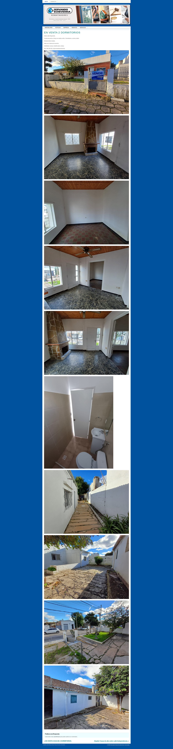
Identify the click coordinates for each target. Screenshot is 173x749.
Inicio (46, 1)
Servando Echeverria (115, 744)
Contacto (53, 1)
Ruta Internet (63, 744)
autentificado (57, 736)
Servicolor (58, 744)
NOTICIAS (58, 27)
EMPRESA (66, 27)
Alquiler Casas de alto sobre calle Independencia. (111, 741)
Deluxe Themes (54, 744)
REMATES (74, 27)
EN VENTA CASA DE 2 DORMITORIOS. (58, 741)
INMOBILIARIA (48, 27)
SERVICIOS (83, 27)
